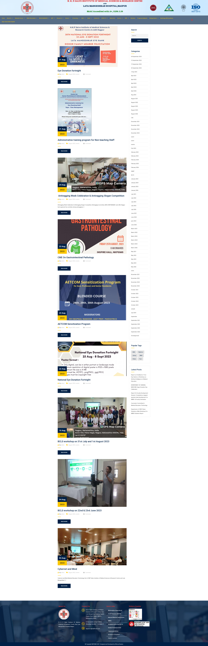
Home (3, 18)
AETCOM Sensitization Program (74, 324)
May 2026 (133, 267)
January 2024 (134, 182)
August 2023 (71, 74)
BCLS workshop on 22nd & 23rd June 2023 (80, 510)
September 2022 (135, 324)
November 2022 (135, 278)
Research (59, 18)
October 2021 (134, 290)
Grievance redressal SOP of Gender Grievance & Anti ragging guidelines (115, 628)
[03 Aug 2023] (92, 546)
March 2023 (134, 236)
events (77, 74)
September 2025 (135, 332)
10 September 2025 (136, 60)
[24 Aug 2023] (92, 174)
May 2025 (133, 263)
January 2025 (134, 186)
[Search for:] (139, 35)
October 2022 (134, 293)
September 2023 (135, 328)
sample (133, 309)
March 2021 (134, 228)
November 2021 (135, 274)
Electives (133, 18)
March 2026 (134, 247)
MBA (141, 355)
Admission (112, 18)
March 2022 (134, 232)
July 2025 (133, 205)
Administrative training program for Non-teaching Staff (86, 140)
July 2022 (133, 198)
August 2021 (134, 98)
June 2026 (134, 225)
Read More (64, 81)
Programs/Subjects (142, 18)
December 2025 (135, 133)
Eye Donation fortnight (69, 70)
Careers (119, 18)
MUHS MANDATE (43, 18)
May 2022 (133, 255)
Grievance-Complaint (114, 634)
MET (52, 18)
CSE (132, 117)
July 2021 (133, 194)
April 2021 (133, 75)
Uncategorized (135, 335)
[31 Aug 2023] (87, 46)
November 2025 (135, 286)
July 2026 (133, 209)
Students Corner (19, 18)
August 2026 (134, 114)
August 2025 (134, 110)
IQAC (82, 18)
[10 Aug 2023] (92, 417)
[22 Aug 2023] (92, 358)
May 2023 (133, 259)
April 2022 (133, 79)
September (134, 316)
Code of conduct (112, 638)
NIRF (126, 18)
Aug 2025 (133, 95)
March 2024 (134, 240)
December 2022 (135, 125)
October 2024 (134, 301)
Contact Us (96, 18)
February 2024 (135, 160)
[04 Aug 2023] (92, 483)
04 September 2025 (136, 56)
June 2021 (134, 213)
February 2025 (135, 163)
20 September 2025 (136, 68)
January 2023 (134, 179)
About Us (9, 18)
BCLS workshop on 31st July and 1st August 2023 (83, 441)
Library (134, 355)
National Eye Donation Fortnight (74, 379)
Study (134, 359)
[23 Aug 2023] (92, 236)
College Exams (153, 18)
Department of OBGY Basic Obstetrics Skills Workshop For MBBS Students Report (139, 411)
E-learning (75, 18)
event (132, 137)
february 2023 (135, 156)
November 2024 (135, 282)
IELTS (132, 175)
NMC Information (31, 18)
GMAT (132, 171)
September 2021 (135, 320)
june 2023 (133, 221)
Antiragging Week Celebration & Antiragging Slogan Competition (91, 195)
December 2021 (135, 121)
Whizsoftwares (119, 644)
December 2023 (135, 129)
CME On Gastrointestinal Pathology (76, 257)
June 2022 (134, 217)
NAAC (88, 18)
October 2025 (134, 305)
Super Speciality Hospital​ (8, 21)
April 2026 (133, 91)
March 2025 (134, 244)
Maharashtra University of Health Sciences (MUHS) (115, 612)
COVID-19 (103, 18)
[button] (10, 18)
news (132, 270)
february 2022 (135, 152)
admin (62, 74)
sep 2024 (133, 312)
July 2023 (133, 202)
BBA (134, 352)
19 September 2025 (136, 64)
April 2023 (133, 83)
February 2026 (135, 167)
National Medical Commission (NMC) (116, 619)
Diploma (141, 352)
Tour (140, 359)
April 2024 (133, 87)
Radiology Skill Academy (166, 18)
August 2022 (134, 102)
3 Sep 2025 (134, 72)
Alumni (67, 18)
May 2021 (133, 251)
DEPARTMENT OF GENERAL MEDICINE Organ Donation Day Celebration (139, 387)
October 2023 (134, 297)
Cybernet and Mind (67, 569)
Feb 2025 (133, 148)
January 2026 (134, 190)
